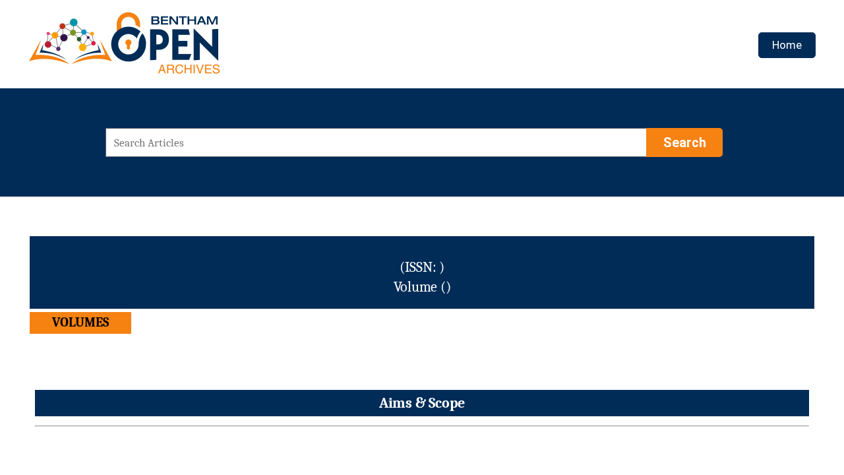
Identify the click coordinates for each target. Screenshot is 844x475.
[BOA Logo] (162, 48)
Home (787, 44)
